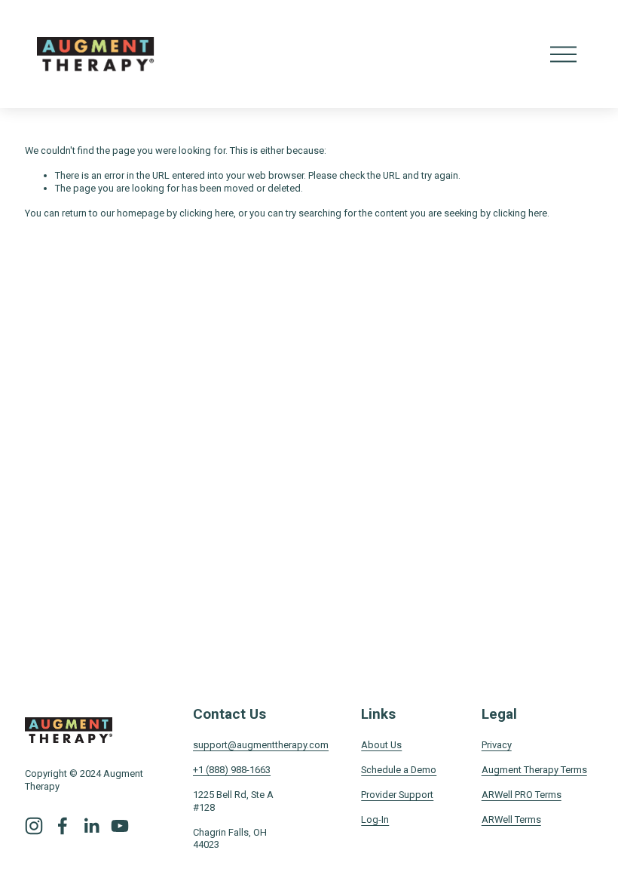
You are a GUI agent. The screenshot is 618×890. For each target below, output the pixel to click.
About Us (381, 744)
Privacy (497, 744)
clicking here (206, 213)
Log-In (375, 819)
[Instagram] (34, 826)
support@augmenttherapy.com (261, 744)
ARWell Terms (511, 819)
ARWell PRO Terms (521, 794)
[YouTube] (120, 826)
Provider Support (397, 794)
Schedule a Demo (398, 769)
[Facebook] (63, 826)
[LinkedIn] (91, 826)
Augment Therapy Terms (534, 769)
